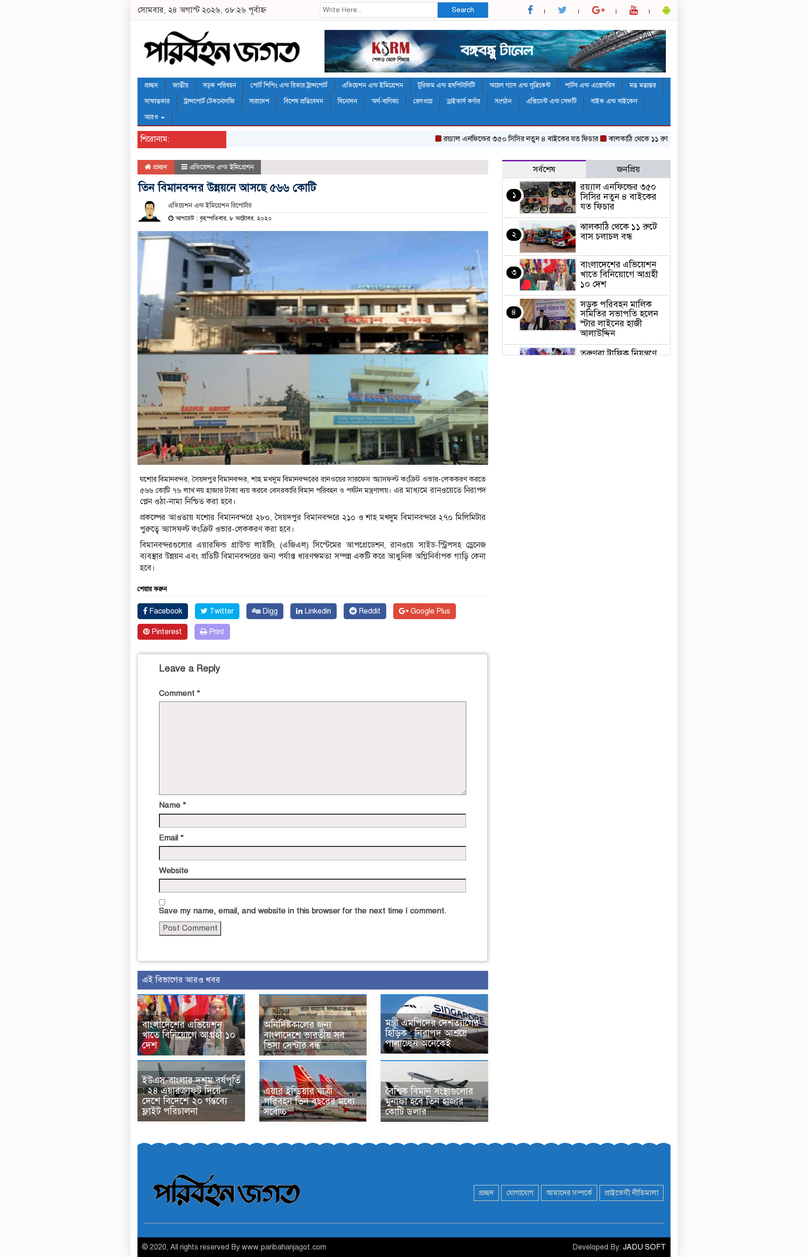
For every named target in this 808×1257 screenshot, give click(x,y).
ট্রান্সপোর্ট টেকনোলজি (209, 101)
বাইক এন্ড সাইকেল (614, 101)
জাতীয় (180, 85)
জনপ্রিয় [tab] (628, 169)
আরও (152, 117)
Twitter (221, 611)
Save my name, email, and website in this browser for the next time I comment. (303, 911)
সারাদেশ (259, 101)
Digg (269, 611)
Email (171, 838)
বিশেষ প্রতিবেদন (303, 101)
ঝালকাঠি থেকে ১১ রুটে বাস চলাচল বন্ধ (641, 139)
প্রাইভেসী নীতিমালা (631, 1193)
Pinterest (166, 631)
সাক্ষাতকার (157, 101)
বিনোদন (347, 101)
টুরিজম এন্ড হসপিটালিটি (446, 85)
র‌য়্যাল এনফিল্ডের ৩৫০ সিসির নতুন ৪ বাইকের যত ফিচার (499, 139)
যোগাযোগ (520, 1193)
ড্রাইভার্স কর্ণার (463, 101)
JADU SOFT (644, 1247)
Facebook (164, 611)
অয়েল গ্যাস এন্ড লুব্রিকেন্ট (520, 85)
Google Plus (429, 611)
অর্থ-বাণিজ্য (385, 101)
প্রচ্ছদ (151, 85)
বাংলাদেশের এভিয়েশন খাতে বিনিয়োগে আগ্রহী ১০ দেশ (188, 1035)
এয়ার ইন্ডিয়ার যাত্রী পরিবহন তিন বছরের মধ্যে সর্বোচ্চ (309, 1101)
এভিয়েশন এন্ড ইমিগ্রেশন (372, 85)
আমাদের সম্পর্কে (569, 1193)
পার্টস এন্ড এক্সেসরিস (590, 85)
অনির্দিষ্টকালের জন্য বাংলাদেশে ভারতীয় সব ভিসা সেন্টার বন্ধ (304, 1035)
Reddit (369, 611)
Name (172, 805)
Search (463, 10)
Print (215, 631)
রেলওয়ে (423, 101)
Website (173, 870)
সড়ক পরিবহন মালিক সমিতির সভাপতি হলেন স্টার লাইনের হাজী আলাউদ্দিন (619, 319)
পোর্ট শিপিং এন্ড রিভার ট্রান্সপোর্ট (289, 85)
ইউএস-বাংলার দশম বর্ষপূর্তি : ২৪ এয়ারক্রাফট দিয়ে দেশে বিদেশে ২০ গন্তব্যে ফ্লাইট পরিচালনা (191, 1096)
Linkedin (317, 611)
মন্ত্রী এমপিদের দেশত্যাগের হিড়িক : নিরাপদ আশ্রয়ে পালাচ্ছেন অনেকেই (432, 1033)
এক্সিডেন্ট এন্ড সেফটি (551, 101)
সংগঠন (503, 101)
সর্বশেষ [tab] (544, 169)
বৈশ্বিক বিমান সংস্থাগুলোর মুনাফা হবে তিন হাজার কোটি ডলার (429, 1101)
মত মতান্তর (642, 85)
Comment (179, 693)
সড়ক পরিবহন (219, 85)
